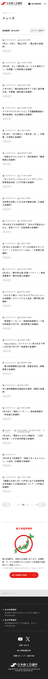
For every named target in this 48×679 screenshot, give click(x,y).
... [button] (14, 504)
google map (10, 615)
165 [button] (36, 504)
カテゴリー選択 (36, 30)
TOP (41, 584)
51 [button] (28, 504)
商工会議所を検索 (19, 575)
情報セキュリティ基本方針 (24, 655)
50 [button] (23, 504)
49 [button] (18, 504)
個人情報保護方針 (24, 650)
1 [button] (10, 504)
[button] (5, 504)
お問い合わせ (24, 645)
